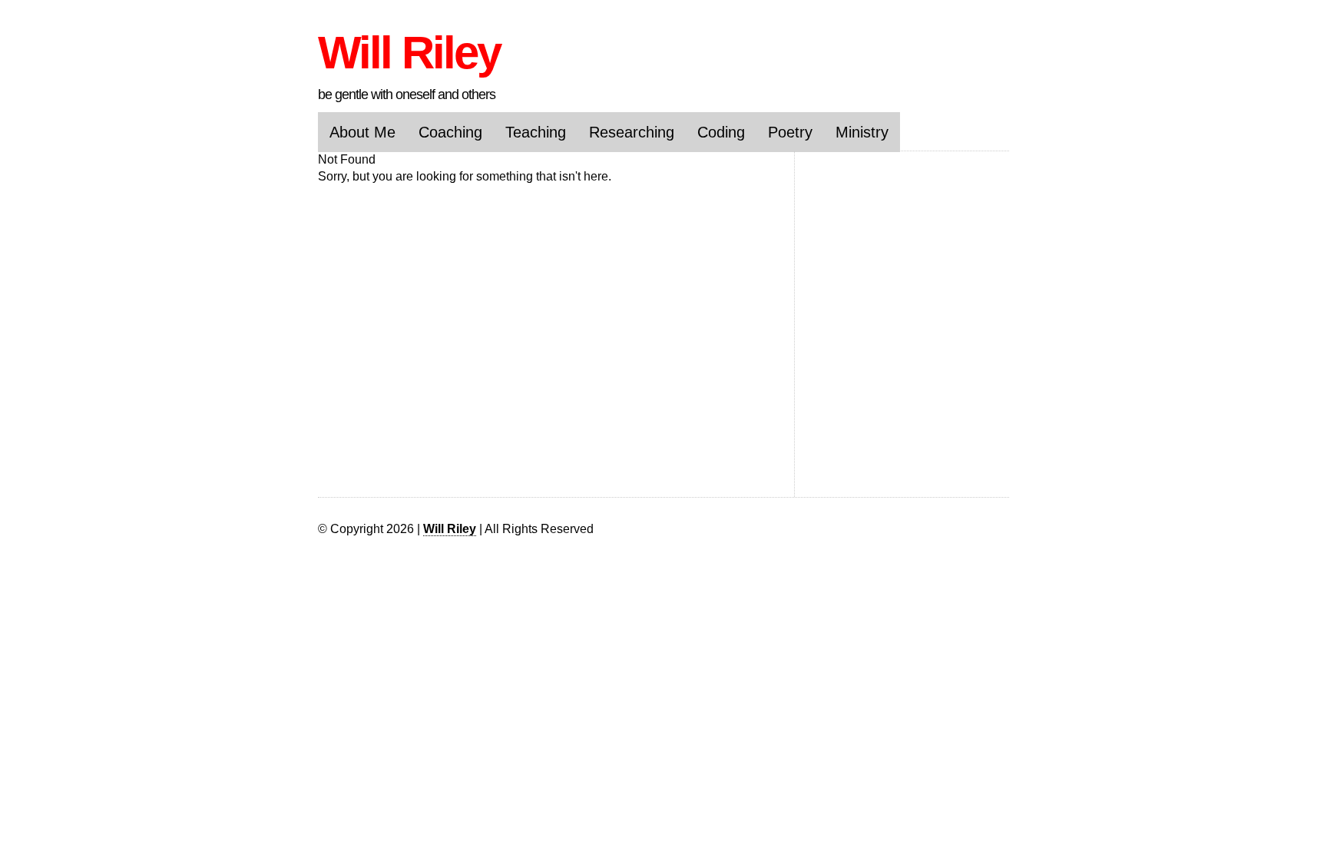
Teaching (535, 132)
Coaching (450, 132)
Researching (631, 132)
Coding (721, 132)
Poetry (790, 132)
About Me (362, 132)
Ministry (862, 132)
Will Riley (409, 52)
